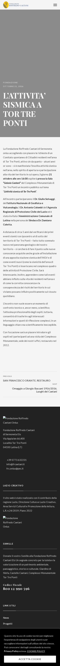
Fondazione (10, 82)
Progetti (7, 623)
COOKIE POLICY (36, 651)
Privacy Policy (11, 651)
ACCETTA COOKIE (30, 659)
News (6, 617)
